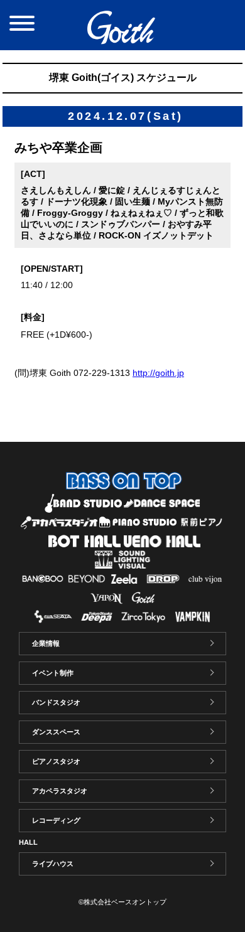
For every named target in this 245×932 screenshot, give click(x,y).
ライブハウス (53, 863)
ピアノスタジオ (56, 761)
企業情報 (46, 643)
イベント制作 (53, 673)
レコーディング (56, 820)
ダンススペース (56, 732)
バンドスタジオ (56, 702)
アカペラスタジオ (59, 791)
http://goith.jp (158, 373)
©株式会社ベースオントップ (122, 902)
